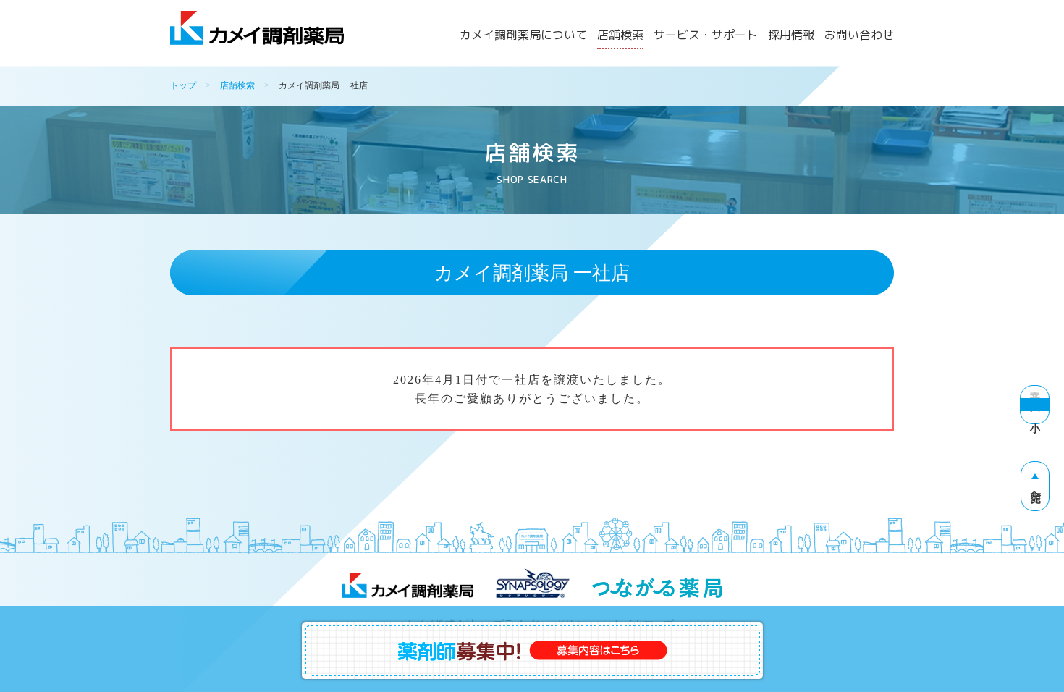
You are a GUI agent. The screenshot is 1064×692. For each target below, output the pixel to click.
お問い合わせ (859, 36)
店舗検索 (620, 36)
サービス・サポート (706, 36)
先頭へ (1035, 491)
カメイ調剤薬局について (523, 36)
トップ (183, 85)
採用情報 (791, 36)
